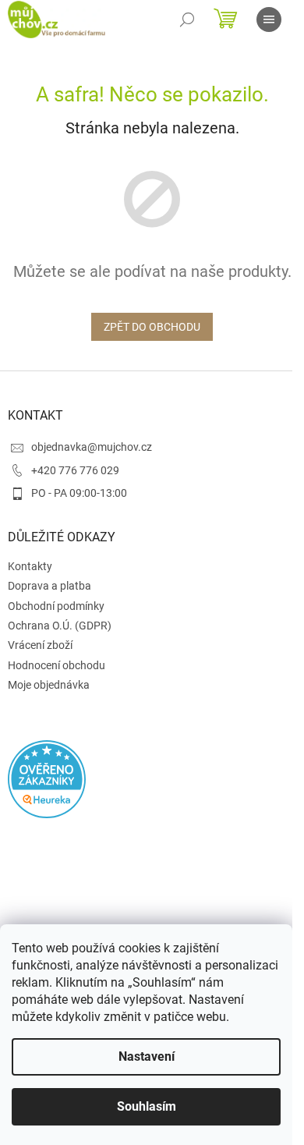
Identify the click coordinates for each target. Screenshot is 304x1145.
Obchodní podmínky (56, 606)
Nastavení (146, 1056)
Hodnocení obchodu (56, 665)
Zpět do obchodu (152, 327)
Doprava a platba (49, 586)
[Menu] (269, 19)
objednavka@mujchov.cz (91, 447)
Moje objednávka (49, 685)
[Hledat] (187, 19)
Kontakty (30, 566)
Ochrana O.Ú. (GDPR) (59, 625)
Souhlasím (146, 1106)
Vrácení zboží (40, 645)
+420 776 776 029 (75, 470)
